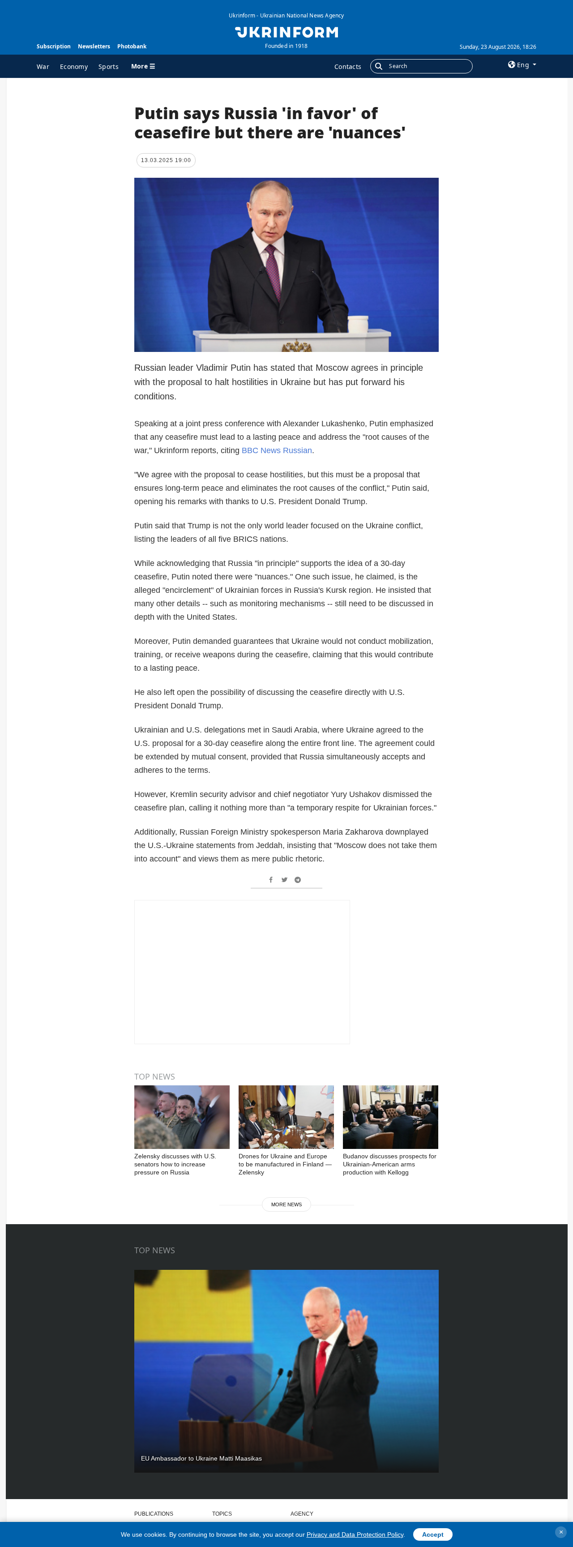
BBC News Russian (277, 450)
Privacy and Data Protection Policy (355, 1534)
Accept (433, 1534)
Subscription (54, 46)
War (43, 66)
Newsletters (94, 46)
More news (286, 1204)
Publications (153, 1514)
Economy (74, 66)
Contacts (347, 66)
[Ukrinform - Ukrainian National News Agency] (286, 31)
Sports (108, 66)
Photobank (131, 46)
